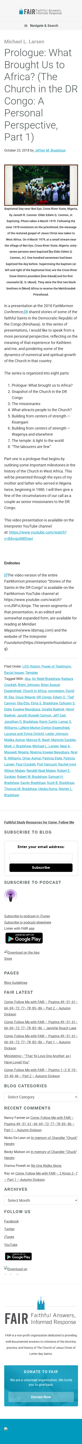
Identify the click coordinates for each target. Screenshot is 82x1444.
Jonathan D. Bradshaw (21, 722)
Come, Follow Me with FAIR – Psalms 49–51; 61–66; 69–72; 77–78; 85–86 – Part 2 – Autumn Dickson (41, 1008)
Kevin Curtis (48, 722)
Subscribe (41, 868)
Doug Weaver (25, 697)
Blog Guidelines (15, 983)
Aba (27, 679)
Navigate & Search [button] (44, 26)
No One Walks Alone (46, 1166)
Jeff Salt (59, 715)
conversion (56, 691)
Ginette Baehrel (53, 709)
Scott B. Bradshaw (60, 783)
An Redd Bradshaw (46, 679)
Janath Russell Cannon (34, 715)
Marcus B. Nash (38, 740)
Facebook (11, 1221)
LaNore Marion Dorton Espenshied (44, 728)
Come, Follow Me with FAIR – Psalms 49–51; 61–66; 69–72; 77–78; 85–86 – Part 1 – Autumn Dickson (41, 1042)
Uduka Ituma (47, 789)
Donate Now (41, 1397)
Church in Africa (34, 691)
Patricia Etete (52, 758)
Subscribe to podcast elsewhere (27, 922)
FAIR (41, 12)
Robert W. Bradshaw (32, 777)
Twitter (9, 1229)
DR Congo (44, 697)
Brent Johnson (29, 685)
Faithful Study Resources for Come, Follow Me (39, 822)
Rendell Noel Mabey (41, 771)
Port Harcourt (47, 764)
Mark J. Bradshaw (17, 746)
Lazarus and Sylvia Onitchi (24, 734)
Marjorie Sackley (63, 740)
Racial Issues (14, 673)
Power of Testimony (56, 666)
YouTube (10, 1245)
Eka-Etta (23, 703)
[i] (25, 312)
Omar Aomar (31, 758)
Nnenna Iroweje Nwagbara (49, 752)
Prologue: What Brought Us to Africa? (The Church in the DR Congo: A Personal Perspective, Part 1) (41, 95)
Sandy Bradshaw (32, 783)
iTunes (9, 1237)
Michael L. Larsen (45, 746)
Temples (31, 673)
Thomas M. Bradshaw (20, 789)
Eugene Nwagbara (26, 709)
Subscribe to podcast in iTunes (27, 916)
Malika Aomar (14, 740)
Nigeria (23, 752)
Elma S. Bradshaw (44, 703)
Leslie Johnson (56, 734)
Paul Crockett (26, 764)
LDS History (31, 666)
